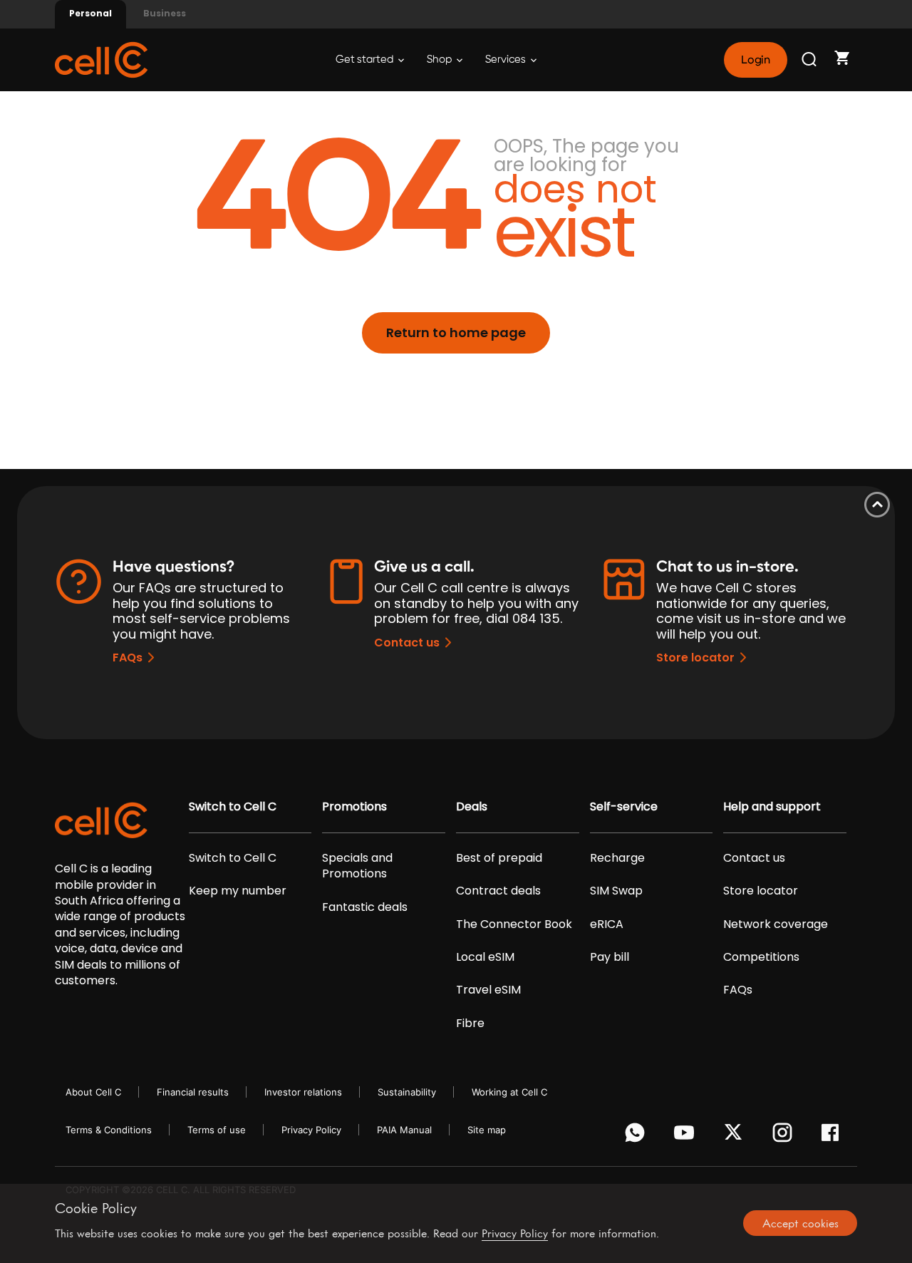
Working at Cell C (509, 1092)
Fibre (470, 1023)
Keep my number (237, 891)
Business (164, 13)
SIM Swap (616, 891)
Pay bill (609, 957)
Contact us (407, 642)
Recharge (617, 858)
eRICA (606, 924)
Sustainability (407, 1092)
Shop (440, 59)
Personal (90, 13)
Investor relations (303, 1092)
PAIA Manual (404, 1129)
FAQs (127, 657)
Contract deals (498, 891)
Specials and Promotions (357, 866)
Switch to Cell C (232, 807)
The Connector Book (514, 924)
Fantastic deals (365, 907)
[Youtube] (686, 1136)
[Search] (810, 59)
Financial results (193, 1092)
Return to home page (456, 332)
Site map (486, 1129)
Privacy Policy (311, 1129)
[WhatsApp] (637, 1136)
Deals (471, 807)
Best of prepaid (499, 858)
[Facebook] (834, 1136)
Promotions (354, 807)
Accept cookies (800, 1223)
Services (506, 59)
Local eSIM (485, 957)
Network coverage (775, 924)
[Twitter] (735, 1136)
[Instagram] (784, 1136)
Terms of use (216, 1129)
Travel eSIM (488, 990)
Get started (365, 59)
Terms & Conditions (109, 1129)
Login (755, 60)
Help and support (772, 807)
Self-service (624, 807)
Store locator (695, 657)
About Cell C (93, 1092)
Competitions (761, 957)
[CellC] (101, 59)
